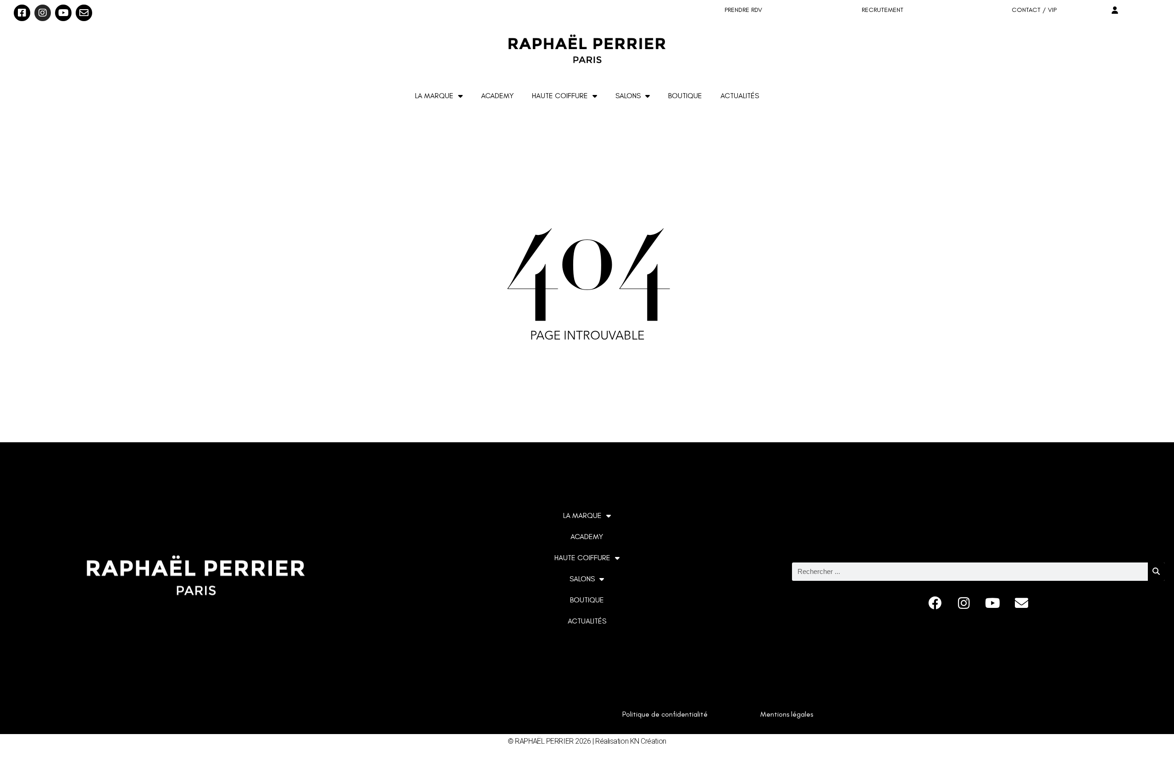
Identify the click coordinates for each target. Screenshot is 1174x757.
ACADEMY (497, 95)
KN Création (648, 741)
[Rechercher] (1156, 571)
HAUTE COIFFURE (560, 95)
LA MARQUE (434, 95)
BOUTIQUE (685, 95)
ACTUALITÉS (739, 95)
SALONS (628, 95)
